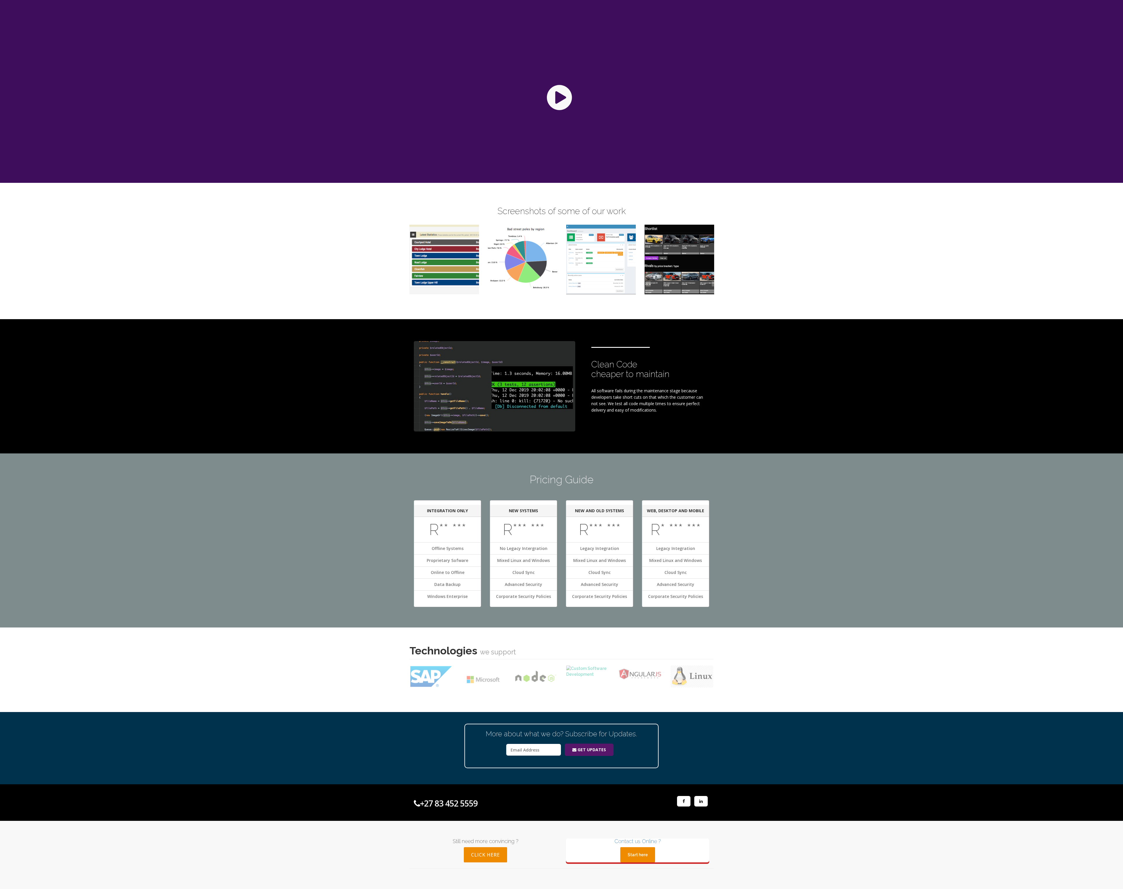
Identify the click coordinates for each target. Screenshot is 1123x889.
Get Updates (591, 749)
